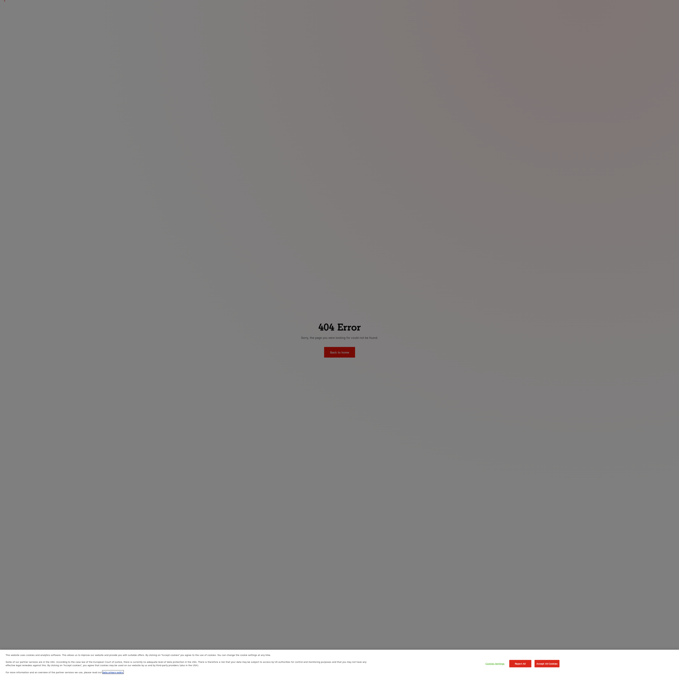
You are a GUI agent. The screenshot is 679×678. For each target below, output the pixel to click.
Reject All (520, 663)
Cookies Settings (494, 663)
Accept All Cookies (547, 663)
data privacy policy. (113, 672)
